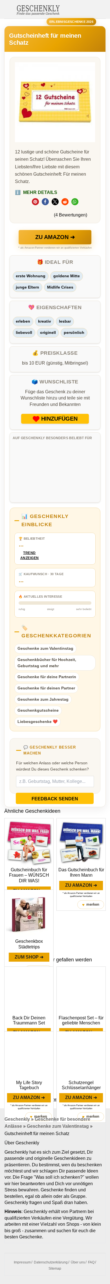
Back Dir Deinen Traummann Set (28, 1020)
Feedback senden (55, 798)
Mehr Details (36, 192)
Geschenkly (17, 1119)
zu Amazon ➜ (55, 237)
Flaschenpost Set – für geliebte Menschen (81, 1020)
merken (90, 904)
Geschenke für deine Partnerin (46, 677)
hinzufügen (59, 419)
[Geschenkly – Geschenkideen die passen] (38, 9)
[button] (35, 201)
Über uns (78, 1262)
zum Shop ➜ (29, 957)
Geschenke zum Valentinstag (45, 648)
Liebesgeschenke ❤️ (37, 721)
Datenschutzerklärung (51, 1262)
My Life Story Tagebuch (29, 1085)
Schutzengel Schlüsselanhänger (81, 1085)
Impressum (22, 1262)
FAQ (91, 1262)
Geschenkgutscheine (38, 710)
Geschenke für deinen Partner (46, 688)
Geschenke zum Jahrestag (43, 699)
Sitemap (55, 1268)
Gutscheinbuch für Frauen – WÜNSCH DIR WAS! (29, 875)
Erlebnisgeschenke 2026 (71, 21)
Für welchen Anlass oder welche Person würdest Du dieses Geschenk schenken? (52, 766)
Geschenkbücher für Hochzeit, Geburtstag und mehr (46, 662)
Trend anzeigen (29, 555)
